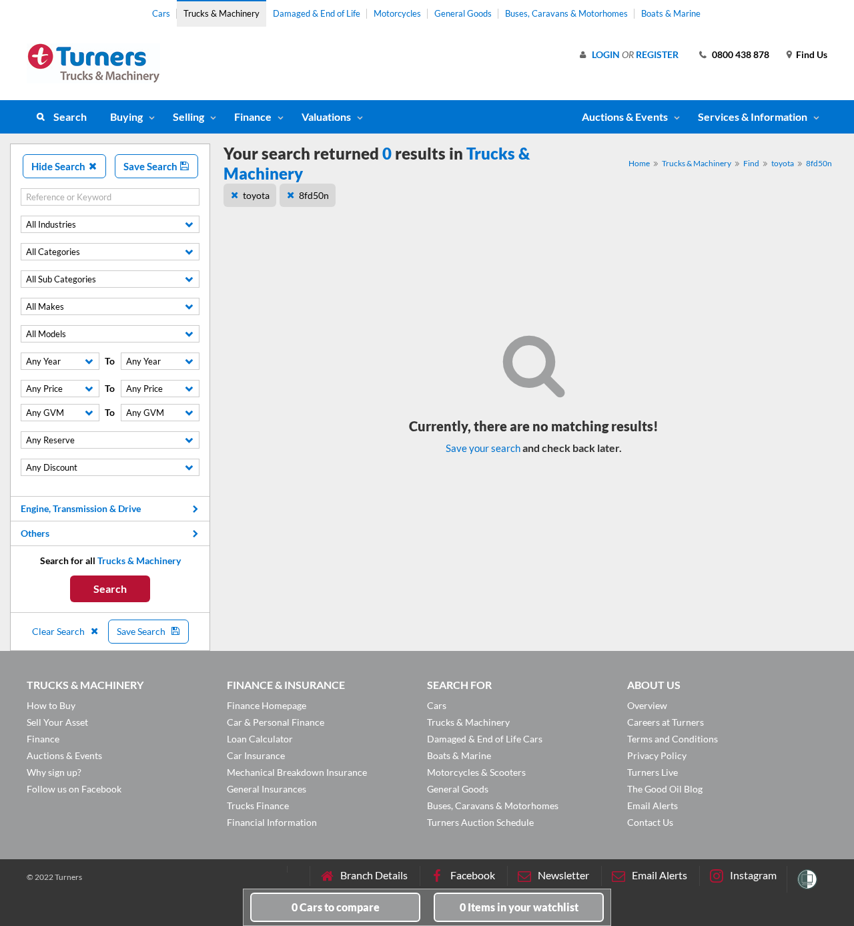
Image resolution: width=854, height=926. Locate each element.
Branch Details (374, 875)
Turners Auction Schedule (480, 822)
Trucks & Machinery (221, 13)
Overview (647, 705)
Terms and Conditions (672, 738)
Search (70, 116)
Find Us (811, 54)
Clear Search (59, 631)
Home (639, 163)
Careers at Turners (665, 722)
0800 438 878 (740, 54)
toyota (782, 163)
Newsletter (563, 875)
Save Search (151, 166)
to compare (336, 907)
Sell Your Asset (57, 722)
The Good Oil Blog (665, 788)
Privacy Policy (657, 755)
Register (657, 54)
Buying (126, 116)
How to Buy (51, 705)
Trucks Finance (258, 805)
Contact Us (650, 822)
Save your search (483, 448)
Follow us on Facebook (74, 788)
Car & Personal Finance (275, 722)
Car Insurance (256, 755)
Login (606, 54)
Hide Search (59, 166)
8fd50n (819, 163)
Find (751, 163)
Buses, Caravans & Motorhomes (566, 13)
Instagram (753, 875)
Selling (188, 116)
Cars (161, 13)
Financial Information (272, 822)
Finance (253, 116)
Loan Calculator (260, 738)
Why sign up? (54, 772)
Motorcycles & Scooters (476, 772)
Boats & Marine (671, 13)
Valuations (326, 116)
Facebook (472, 875)
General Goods (463, 13)
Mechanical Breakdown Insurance (297, 772)
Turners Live (652, 772)
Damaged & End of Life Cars (484, 738)
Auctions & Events (64, 755)
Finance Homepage (266, 705)
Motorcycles (397, 13)
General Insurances (266, 788)
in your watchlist (519, 907)
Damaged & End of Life (316, 13)
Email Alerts (652, 805)
